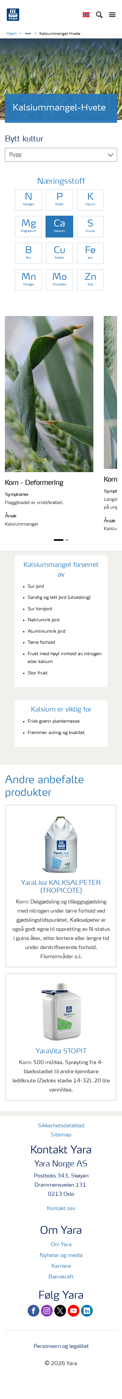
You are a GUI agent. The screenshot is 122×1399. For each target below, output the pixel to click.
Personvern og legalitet (61, 1346)
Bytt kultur (24, 139)
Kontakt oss (61, 1208)
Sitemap (61, 1135)
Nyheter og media (61, 1255)
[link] (28, 200)
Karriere (61, 1266)
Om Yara (61, 1245)
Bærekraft (61, 1277)
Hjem (12, 34)
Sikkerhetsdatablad (61, 1126)
